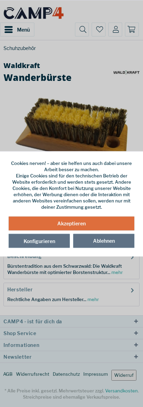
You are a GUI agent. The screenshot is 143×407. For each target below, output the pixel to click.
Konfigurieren (39, 241)
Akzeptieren (71, 223)
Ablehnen (104, 240)
